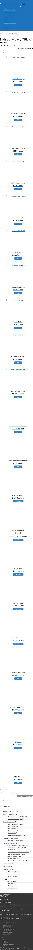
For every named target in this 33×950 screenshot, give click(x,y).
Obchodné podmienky (8, 944)
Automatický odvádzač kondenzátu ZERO (18, 852)
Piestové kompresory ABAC (15, 824)
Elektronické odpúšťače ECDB (16, 854)
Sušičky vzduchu (10, 13)
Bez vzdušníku (12, 833)
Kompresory (6, 7)
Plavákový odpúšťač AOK (14, 856)
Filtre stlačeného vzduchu (12, 11)
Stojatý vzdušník (12, 830)
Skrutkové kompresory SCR (15, 819)
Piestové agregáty (13, 826)
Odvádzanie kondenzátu (12, 12)
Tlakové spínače (10, 17)
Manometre (11, 883)
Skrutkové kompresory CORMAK (16, 816)
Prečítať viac (18, 501)
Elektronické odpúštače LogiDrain (16, 860)
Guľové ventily (12, 881)
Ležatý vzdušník (12, 828)
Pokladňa (5, 942)
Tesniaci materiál (12, 888)
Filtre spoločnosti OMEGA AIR (15, 840)
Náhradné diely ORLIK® (9, 10)
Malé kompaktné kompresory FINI (16, 835)
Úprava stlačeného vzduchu (9, 10)
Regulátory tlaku (12, 876)
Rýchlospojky (11, 885)
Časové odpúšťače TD (14, 858)
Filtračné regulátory (13, 871)
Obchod (5, 940)
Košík (4, 30)
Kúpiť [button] (18, 85)
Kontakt (5, 18)
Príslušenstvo (6, 14)
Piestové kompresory (11, 8)
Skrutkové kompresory (11, 9)
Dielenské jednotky (11, 15)
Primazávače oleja (13, 874)
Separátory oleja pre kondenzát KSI (17, 845)
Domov (23, 6)
